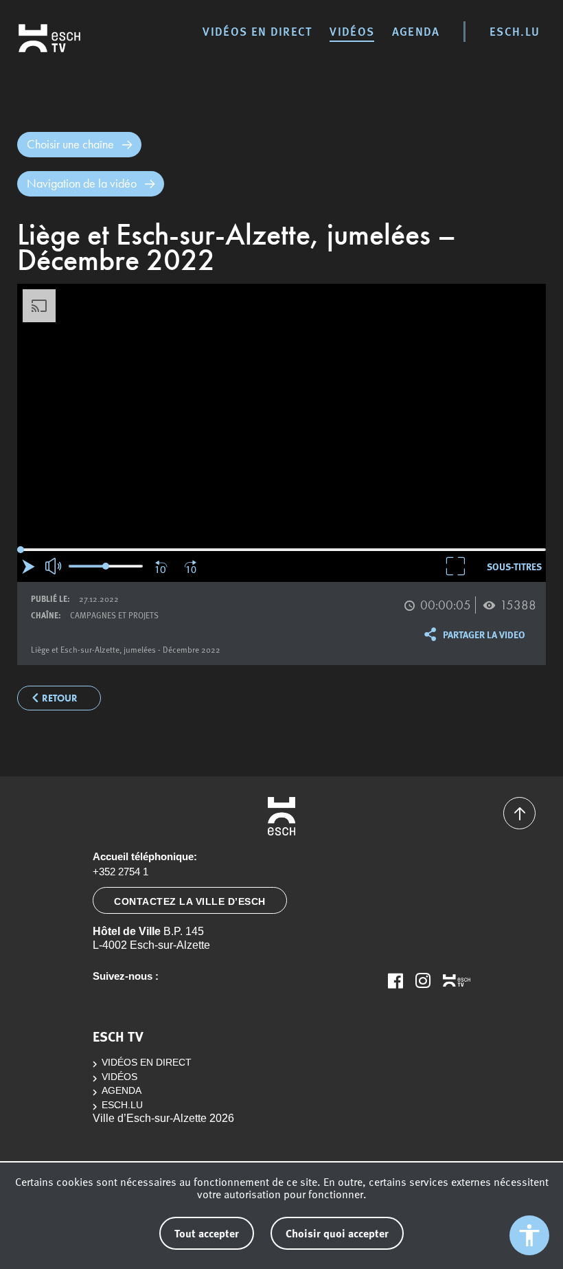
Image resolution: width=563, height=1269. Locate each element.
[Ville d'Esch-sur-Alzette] (281, 816)
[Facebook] (395, 980)
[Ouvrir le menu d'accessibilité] (529, 1235)
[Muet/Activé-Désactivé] (54, 566)
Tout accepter (206, 1233)
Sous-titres (514, 566)
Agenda (416, 31)
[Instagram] (423, 980)
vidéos (352, 31)
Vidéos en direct (257, 31)
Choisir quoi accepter (337, 1233)
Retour (60, 698)
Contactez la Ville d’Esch (190, 901)
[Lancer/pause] (28, 566)
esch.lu (515, 31)
